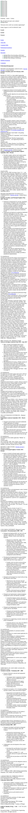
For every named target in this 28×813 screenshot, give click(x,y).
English (2, 32)
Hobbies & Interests (5, 60)
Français (3, 35)
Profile (2, 40)
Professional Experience (6, 47)
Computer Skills (4, 45)
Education (3, 52)
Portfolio (3, 50)
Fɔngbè (2, 30)
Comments (3, 63)
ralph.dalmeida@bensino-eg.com (12, 807)
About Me (3, 42)
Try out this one (15, 272)
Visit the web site (8, 150)
